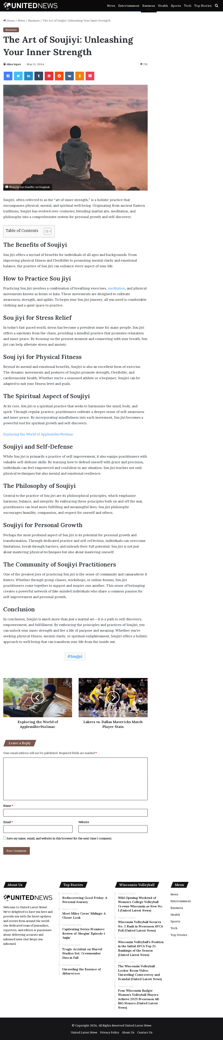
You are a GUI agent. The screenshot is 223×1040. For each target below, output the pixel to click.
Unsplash (44, 187)
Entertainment (128, 6)
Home (10, 20)
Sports (176, 6)
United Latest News (138, 1025)
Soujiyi (76, 656)
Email (8, 822)
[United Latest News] (30, 5)
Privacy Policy (109, 1032)
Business (148, 6)
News (111, 6)
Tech (187, 6)
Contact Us (144, 1032)
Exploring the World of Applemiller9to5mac (38, 434)
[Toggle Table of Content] (45, 231)
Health (163, 6)
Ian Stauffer (27, 187)
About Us (128, 1032)
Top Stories (203, 6)
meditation (116, 288)
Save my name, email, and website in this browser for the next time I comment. (59, 838)
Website (83, 822)
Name (8, 805)
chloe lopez (14, 64)
